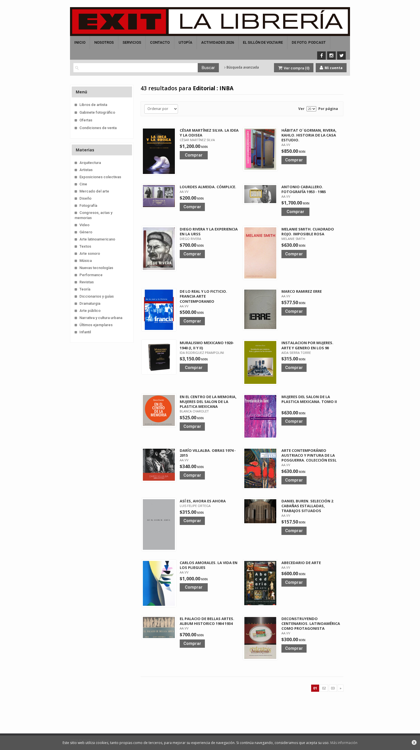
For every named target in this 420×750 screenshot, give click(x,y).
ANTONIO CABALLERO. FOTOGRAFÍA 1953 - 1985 (303, 189)
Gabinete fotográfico (97, 112)
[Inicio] (210, 21)
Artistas (86, 170)
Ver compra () (296, 68)
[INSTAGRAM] (331, 55)
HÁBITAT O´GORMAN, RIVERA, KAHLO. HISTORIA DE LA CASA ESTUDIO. (309, 135)
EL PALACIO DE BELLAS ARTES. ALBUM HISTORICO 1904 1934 (207, 621)
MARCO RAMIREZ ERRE (301, 291)
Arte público (90, 310)
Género (85, 232)
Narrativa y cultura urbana (100, 318)
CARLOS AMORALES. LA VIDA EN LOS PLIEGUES (208, 565)
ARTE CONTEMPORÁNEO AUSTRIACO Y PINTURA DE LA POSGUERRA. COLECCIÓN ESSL (309, 455)
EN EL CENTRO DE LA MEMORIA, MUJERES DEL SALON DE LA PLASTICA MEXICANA (208, 401)
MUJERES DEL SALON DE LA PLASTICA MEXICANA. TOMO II (309, 399)
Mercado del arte (94, 191)
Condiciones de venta (98, 128)
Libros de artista (93, 105)
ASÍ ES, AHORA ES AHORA (203, 501)
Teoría (84, 289)
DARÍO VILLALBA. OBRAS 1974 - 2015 (208, 453)
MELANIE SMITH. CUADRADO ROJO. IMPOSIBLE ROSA (307, 231)
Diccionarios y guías (96, 296)
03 (333, 688)
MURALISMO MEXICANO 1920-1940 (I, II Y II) (207, 345)
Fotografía (88, 205)
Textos (85, 246)
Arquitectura (90, 163)
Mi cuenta (333, 67)
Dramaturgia (89, 303)
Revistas (86, 282)
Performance (91, 275)
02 (324, 688)
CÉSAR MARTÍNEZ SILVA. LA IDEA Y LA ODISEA (209, 133)
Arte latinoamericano (97, 239)
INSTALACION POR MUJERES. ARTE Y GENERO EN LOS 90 (307, 345)
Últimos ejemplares (96, 325)
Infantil (85, 332)
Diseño (85, 198)
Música (85, 260)
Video (84, 225)
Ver (301, 108)
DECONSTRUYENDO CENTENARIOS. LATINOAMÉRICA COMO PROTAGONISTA (310, 623)
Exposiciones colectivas (100, 177)
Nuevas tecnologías (96, 268)
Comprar (194, 155)
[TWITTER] (341, 55)
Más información (343, 742)
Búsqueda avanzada (242, 67)
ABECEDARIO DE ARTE (301, 562)
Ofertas (85, 120)
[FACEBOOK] (321, 55)
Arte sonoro (89, 253)
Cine (83, 184)
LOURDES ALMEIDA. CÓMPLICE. (208, 186)
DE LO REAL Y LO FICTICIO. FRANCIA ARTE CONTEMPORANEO (203, 296)
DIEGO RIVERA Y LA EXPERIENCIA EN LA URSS (209, 231)
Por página (328, 108)
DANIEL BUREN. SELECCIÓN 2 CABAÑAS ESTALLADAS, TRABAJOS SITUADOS (307, 505)
